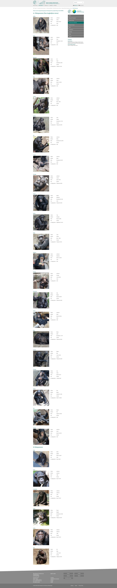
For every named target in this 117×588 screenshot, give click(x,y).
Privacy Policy (81, 585)
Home (70, 15)
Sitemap (72, 585)
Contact (70, 36)
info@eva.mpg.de (37, 582)
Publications (71, 29)
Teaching (70, 31)
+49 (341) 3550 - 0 (39, 579)
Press (55, 5)
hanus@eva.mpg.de (72, 44)
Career (51, 5)
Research (41, 5)
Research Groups (71, 24)
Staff (70, 27)
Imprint (76, 585)
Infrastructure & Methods (73, 22)
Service (46, 5)
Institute (35, 5)
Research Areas (71, 20)
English (76, 5)
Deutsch (81, 5)
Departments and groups (55, 578)
